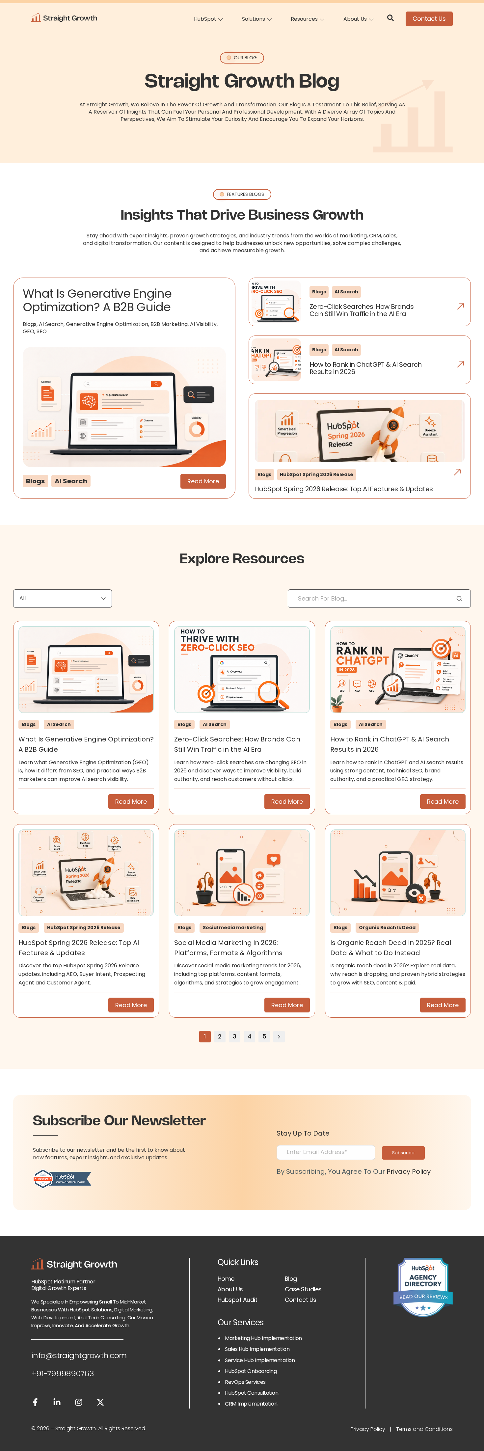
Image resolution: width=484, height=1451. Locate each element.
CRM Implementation (251, 1404)
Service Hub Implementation (260, 1360)
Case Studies (303, 1289)
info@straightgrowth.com (78, 1355)
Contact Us (429, 18)
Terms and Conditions (424, 1429)
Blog (291, 1279)
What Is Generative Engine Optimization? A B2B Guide (97, 300)
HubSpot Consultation (251, 1393)
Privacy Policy (409, 1171)
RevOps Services (245, 1382)
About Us (230, 1289)
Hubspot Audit (237, 1300)
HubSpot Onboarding (251, 1371)
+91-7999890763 (62, 1373)
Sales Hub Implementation (257, 1349)
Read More (203, 481)
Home (226, 1279)
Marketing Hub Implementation (263, 1338)
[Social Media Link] (35, 1403)
